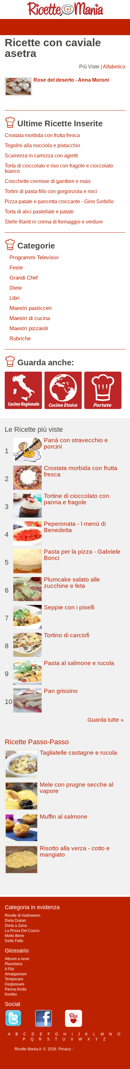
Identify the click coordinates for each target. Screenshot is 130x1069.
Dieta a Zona (16, 925)
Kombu (11, 994)
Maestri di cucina (29, 318)
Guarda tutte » (105, 720)
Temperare (14, 979)
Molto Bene (14, 936)
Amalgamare (16, 974)
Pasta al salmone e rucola (79, 663)
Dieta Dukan (15, 920)
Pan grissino (61, 691)
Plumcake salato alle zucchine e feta (72, 582)
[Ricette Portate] (102, 390)
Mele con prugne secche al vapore (76, 787)
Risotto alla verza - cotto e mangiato (75, 851)
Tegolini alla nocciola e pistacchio (42, 145)
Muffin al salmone (63, 816)
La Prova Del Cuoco (22, 930)
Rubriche (20, 338)
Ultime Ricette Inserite (60, 123)
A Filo (9, 969)
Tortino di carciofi (66, 635)
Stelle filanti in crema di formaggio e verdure (54, 221)
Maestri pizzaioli (28, 328)
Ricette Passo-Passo (37, 742)
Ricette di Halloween (22, 915)
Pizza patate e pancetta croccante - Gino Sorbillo (59, 201)
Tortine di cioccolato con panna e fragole (76, 499)
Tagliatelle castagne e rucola (78, 752)
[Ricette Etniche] (63, 390)
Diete (15, 288)
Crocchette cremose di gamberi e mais (48, 181)
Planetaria (13, 964)
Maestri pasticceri (30, 308)
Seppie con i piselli (69, 607)
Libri (14, 298)
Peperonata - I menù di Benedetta (75, 526)
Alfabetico (114, 66)
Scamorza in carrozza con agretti (41, 155)
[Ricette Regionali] (23, 390)
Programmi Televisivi (34, 257)
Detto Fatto (14, 941)
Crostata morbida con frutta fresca (42, 135)
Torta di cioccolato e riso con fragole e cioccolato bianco (59, 168)
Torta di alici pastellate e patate (39, 211)
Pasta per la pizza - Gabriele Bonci (82, 554)
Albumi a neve (17, 959)
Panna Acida (16, 989)
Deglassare (15, 984)
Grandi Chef (23, 277)
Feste (16, 267)
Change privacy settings (94, 1049)
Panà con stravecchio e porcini (76, 443)
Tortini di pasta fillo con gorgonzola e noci (51, 191)
